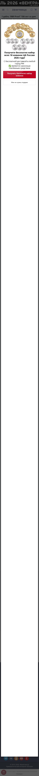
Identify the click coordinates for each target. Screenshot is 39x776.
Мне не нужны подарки (19, 82)
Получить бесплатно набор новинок (19, 74)
